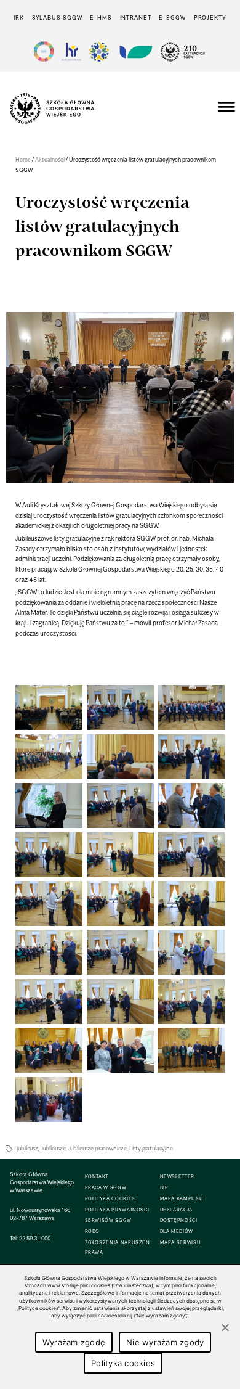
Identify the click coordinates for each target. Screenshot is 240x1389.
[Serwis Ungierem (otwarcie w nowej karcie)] (135, 51)
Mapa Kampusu (182, 1199)
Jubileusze (53, 1148)
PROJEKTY (210, 17)
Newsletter (177, 1176)
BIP (164, 1187)
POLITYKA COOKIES (110, 1199)
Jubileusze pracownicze (97, 1148)
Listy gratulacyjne (151, 1148)
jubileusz (27, 1148)
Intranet (135, 17)
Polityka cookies (123, 1363)
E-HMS (100, 17)
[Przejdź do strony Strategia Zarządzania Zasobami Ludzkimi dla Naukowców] (71, 51)
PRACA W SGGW (106, 1187)
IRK (19, 17)
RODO (92, 1231)
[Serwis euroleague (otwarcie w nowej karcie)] (99, 51)
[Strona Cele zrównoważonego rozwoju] (44, 51)
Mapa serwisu (180, 1242)
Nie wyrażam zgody (165, 1342)
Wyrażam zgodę (73, 1342)
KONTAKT (96, 1176)
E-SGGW (172, 17)
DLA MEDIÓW (176, 1231)
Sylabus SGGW (57, 17)
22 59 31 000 (34, 1238)
